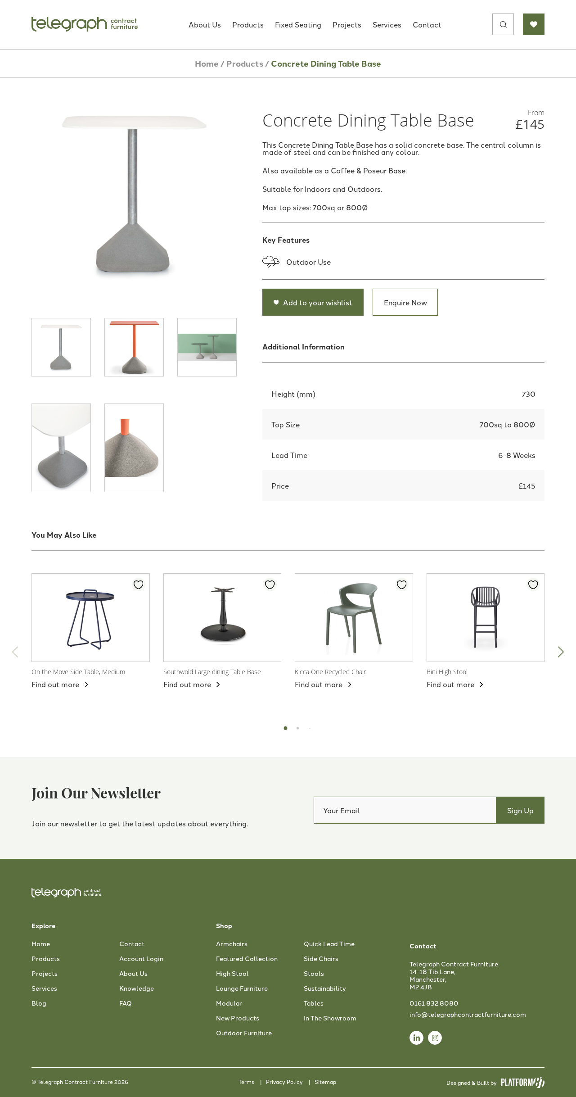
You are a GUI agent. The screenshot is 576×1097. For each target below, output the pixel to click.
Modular (229, 1003)
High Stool (232, 974)
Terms (246, 1081)
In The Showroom (330, 1018)
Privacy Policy (284, 1081)
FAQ (125, 1003)
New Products (237, 1018)
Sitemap (325, 1081)
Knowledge (136, 988)
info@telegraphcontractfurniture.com (468, 1014)
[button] (561, 652)
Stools (314, 974)
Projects (347, 24)
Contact (427, 24)
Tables (314, 1003)
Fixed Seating (298, 24)
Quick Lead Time (329, 944)
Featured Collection (247, 959)
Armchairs (232, 944)
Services (387, 24)
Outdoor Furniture (244, 1033)
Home (207, 63)
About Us (205, 24)
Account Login (141, 959)
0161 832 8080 (434, 1002)
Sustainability (325, 988)
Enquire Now (405, 302)
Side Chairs (321, 959)
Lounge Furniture (242, 988)
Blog (39, 1003)
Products (248, 24)
